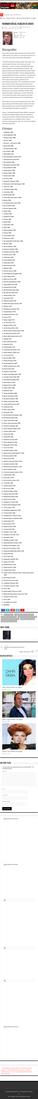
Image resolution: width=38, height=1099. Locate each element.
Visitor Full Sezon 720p (26, 651)
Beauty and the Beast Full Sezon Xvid (14, 647)
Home (3, 18)
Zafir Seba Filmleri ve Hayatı (12, 687)
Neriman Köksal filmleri (9, 617)
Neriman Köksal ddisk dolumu (24, 614)
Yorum (4, 771)
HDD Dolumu (9, 614)
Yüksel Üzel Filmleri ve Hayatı (12, 751)
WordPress (16, 1091)
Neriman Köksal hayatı (27, 619)
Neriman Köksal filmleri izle (10, 619)
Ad (3, 789)
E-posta (5, 795)
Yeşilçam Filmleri (11, 18)
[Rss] (19, 1094)
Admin (5, 27)
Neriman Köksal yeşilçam (9, 621)
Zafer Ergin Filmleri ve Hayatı (12, 719)
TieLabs (30, 1091)
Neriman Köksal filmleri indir (27, 617)
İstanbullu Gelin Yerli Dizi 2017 (13, 15)
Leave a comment (8, 28)
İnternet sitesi (6, 801)
